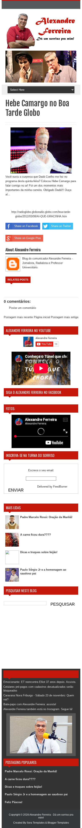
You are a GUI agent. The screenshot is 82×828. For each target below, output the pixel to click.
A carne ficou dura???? (35, 534)
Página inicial (42, 317)
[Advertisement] (41, 639)
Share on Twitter (61, 226)
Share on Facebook (26, 226)
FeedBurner (60, 486)
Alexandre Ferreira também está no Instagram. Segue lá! (38, 709)
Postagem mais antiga (64, 317)
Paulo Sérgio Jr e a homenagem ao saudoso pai (36, 794)
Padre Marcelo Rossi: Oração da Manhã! (46, 517)
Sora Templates (36, 822)
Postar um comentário (22, 307)
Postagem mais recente (18, 317)
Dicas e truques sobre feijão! (38, 552)
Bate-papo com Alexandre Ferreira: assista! (29, 704)
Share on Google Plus (27, 238)
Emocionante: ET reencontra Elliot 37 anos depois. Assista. (39, 681)
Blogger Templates (58, 822)
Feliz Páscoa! (13, 802)
